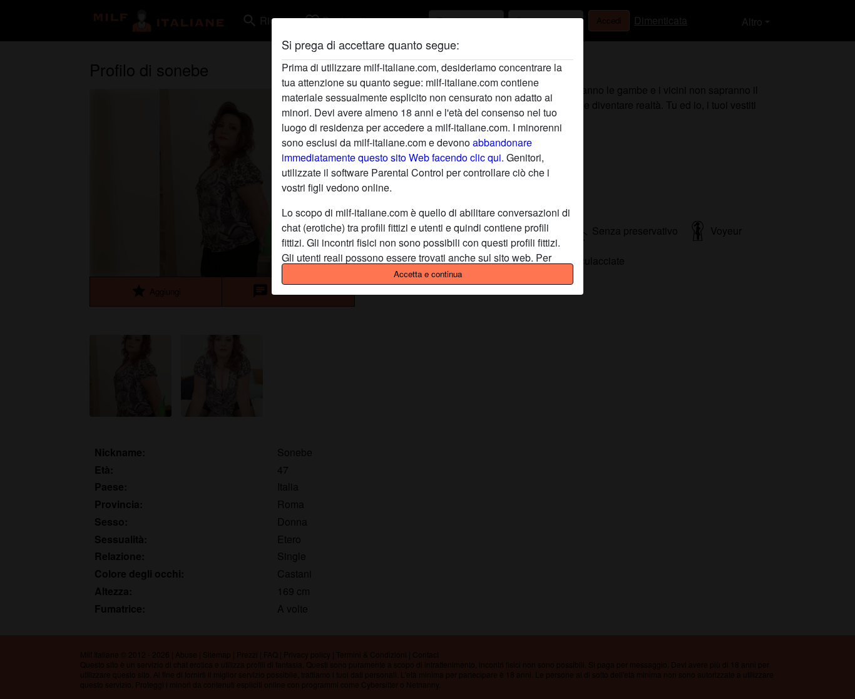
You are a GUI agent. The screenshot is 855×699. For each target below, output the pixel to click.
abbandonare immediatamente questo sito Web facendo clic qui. (407, 150)
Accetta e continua (428, 274)
